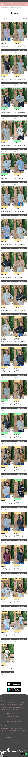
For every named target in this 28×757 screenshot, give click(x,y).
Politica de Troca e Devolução (14, 721)
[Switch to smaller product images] (26, 18)
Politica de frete (10, 719)
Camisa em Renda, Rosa (19, 277)
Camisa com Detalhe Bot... (20, 569)
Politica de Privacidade (12, 716)
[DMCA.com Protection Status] (14, 756)
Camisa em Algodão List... (6, 46)
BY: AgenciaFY (20, 754)
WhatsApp (17, 730)
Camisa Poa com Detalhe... (7, 602)
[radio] (1, 52)
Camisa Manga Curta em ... (20, 46)
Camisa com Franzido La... (6, 536)
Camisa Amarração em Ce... (20, 602)
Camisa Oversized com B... (20, 635)
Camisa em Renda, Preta (6, 277)
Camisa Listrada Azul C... (19, 178)
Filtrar (5, 18)
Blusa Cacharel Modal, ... (19, 503)
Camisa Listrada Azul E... (6, 244)
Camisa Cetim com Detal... (6, 372)
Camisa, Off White (5, 635)
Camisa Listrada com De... (6, 405)
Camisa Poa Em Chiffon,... (6, 310)
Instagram (10, 730)
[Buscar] (25, 7)
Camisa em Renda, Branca (20, 244)
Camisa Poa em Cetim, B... (6, 178)
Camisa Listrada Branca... (6, 211)
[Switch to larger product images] (23, 18)
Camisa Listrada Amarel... (19, 211)
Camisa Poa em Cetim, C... (20, 145)
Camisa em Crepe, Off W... (6, 503)
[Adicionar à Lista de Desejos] (12, 23)
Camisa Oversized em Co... (6, 470)
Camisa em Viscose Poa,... (6, 112)
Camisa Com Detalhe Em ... (20, 341)
